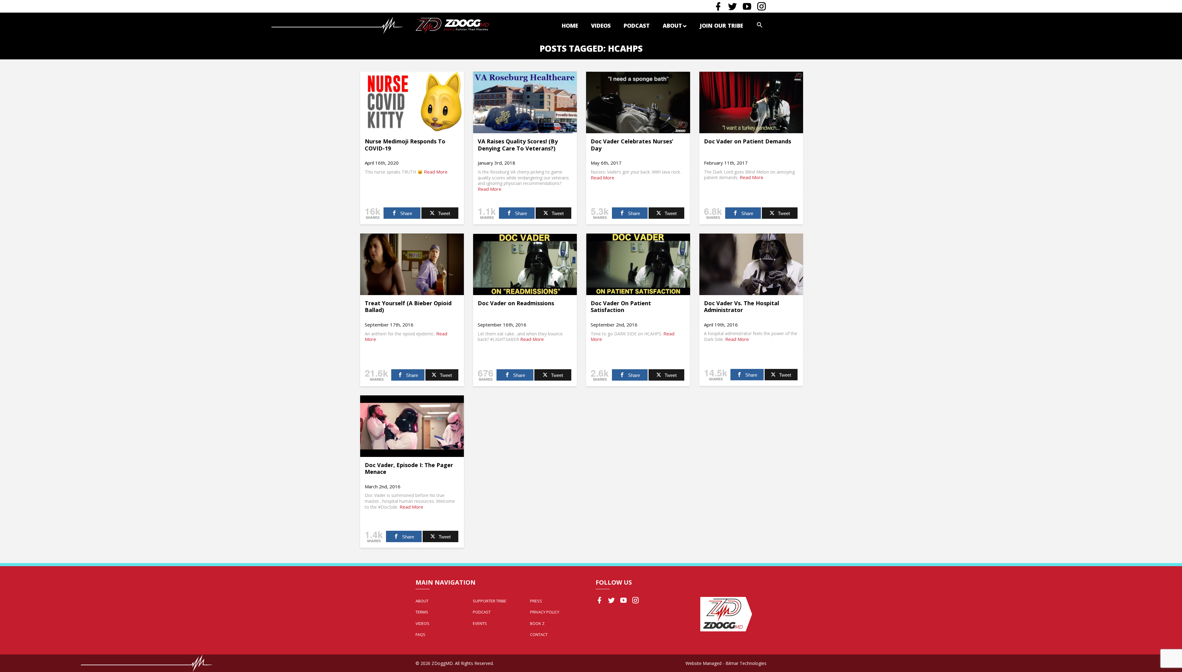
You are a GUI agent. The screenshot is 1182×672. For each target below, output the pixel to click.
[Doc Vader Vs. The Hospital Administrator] (751, 264)
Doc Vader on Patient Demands (747, 141)
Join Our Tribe (721, 25)
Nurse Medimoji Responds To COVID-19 (405, 145)
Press (536, 601)
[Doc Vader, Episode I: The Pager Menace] (412, 426)
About (672, 25)
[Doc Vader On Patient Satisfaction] (638, 264)
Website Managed (703, 663)
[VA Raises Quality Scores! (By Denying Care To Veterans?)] (525, 102)
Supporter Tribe (489, 601)
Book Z (537, 623)
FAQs (420, 634)
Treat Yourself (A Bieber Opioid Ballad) (408, 306)
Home (570, 25)
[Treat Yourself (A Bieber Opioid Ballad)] (412, 264)
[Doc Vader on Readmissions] (525, 264)
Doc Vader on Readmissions (516, 303)
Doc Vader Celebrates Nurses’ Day (632, 145)
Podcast (637, 25)
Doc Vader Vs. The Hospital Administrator (741, 306)
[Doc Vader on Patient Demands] (751, 102)
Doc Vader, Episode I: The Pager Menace (409, 468)
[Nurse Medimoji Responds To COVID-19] (412, 102)
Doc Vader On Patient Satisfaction (621, 306)
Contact (539, 634)
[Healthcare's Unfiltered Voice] (452, 25)
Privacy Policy (544, 612)
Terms (422, 612)
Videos (601, 25)
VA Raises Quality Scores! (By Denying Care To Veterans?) (518, 145)
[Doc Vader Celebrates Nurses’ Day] (638, 102)
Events (480, 623)
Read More (436, 172)
